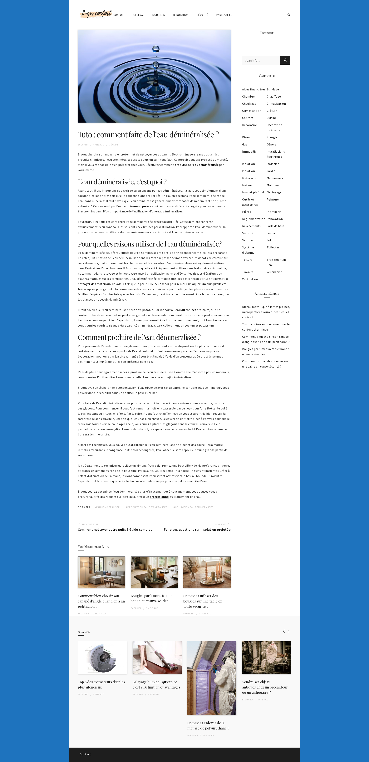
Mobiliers (158, 15)
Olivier (85, 613)
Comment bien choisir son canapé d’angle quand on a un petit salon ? (101, 601)
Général (138, 15)
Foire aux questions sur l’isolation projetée (197, 529)
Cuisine (272, 118)
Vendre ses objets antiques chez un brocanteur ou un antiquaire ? (265, 687)
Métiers (247, 185)
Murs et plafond (253, 192)
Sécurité (202, 15)
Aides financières (253, 89)
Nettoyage (274, 192)
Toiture (247, 260)
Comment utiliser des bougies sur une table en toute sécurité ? (202, 601)
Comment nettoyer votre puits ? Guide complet (115, 529)
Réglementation (253, 219)
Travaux (247, 272)
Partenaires (224, 15)
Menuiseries (275, 178)
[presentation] (284, 631)
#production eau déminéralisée (146, 507)
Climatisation (276, 103)
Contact (85, 754)
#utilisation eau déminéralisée (193, 507)
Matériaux (249, 178)
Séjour (271, 233)
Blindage (273, 89)
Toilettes (273, 247)
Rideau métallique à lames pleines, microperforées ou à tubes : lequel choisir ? (266, 312)
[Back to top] (365, 758)
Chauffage (274, 96)
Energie (272, 137)
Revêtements (251, 226)
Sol (269, 240)
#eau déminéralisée (107, 507)
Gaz (244, 144)
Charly (84, 144)
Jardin (271, 171)
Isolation (248, 164)
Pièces (246, 212)
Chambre (248, 96)
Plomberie (274, 212)
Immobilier (250, 151)
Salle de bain (275, 226)
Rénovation (181, 15)
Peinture (273, 199)
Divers (246, 137)
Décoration (250, 125)
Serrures (248, 240)
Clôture (272, 111)
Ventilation (275, 272)
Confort (119, 15)
